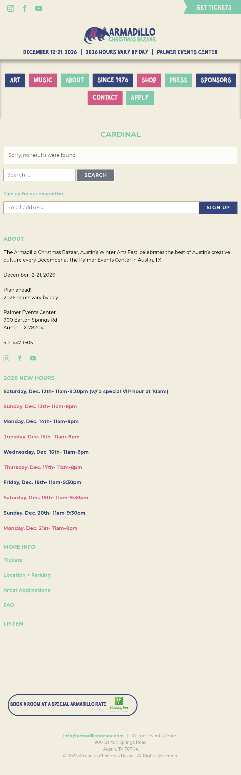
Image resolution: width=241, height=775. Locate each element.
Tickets (13, 560)
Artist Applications (27, 590)
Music (43, 80)
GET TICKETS (214, 8)
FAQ (9, 605)
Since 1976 (112, 80)
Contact (105, 98)
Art (15, 80)
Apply (140, 98)
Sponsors (215, 80)
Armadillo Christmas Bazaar (120, 35)
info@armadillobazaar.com (93, 736)
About (75, 80)
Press (179, 80)
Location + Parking (27, 575)
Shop (149, 80)
